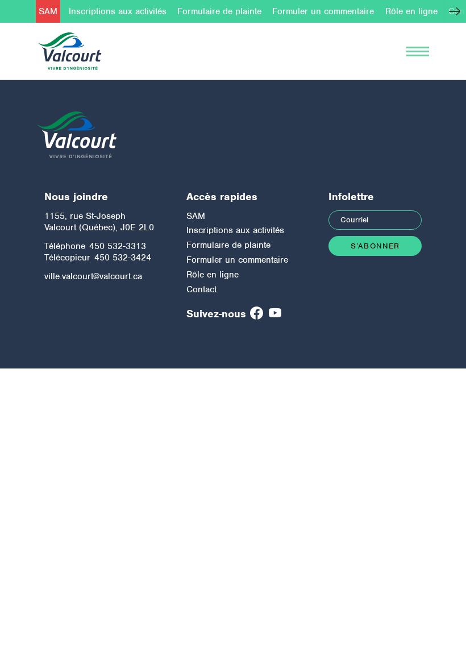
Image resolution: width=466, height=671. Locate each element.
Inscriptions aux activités (118, 11)
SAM (48, 11)
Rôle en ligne (411, 11)
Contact (201, 289)
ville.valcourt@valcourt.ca (93, 276)
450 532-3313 (117, 246)
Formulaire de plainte (219, 11)
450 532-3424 (122, 257)
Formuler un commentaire (323, 11)
